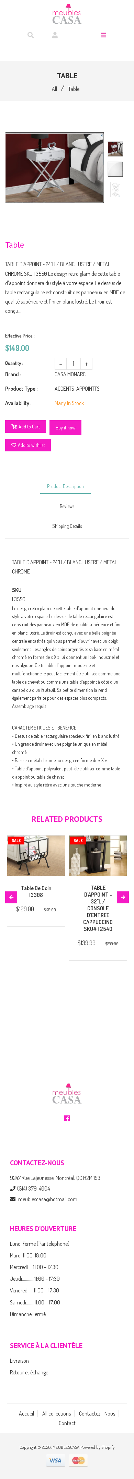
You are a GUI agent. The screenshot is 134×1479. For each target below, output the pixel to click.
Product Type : (21, 388)
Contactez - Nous (97, 1413)
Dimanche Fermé (28, 1314)
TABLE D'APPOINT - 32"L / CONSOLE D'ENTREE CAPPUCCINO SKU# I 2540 (98, 908)
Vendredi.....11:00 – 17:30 (34, 1290)
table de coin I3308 (36, 891)
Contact (67, 1423)
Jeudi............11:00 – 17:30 (35, 1278)
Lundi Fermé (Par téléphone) (39, 1243)
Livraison (19, 1360)
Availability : (18, 403)
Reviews (67, 506)
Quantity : (14, 363)
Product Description (65, 486)
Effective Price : (20, 336)
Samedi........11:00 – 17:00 (35, 1302)
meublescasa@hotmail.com (47, 1199)
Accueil (26, 1413)
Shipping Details (67, 526)
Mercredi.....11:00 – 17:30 (34, 1267)
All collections (56, 1413)
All (54, 88)
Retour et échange (29, 1372)
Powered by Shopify (97, 1447)
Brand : (13, 374)
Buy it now (65, 427)
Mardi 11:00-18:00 (28, 1255)
